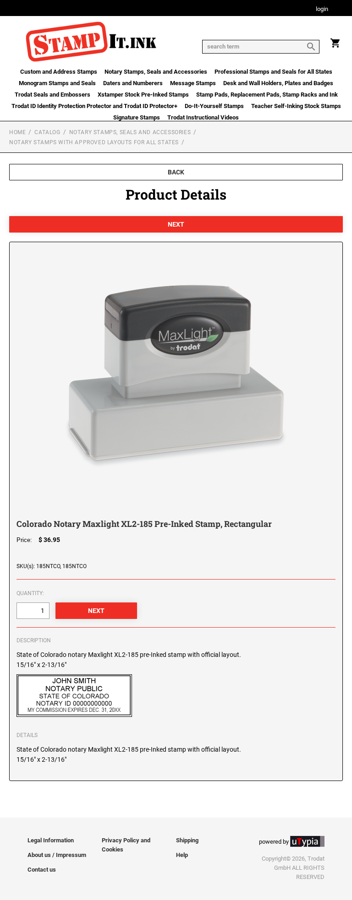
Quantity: (30, 593)
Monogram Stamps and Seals (57, 83)
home (17, 132)
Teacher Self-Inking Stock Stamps (296, 106)
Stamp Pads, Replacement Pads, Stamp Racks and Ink (267, 94)
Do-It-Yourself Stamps (214, 106)
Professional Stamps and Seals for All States (273, 71)
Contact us (42, 869)
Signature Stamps (136, 117)
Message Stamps (193, 83)
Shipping (187, 840)
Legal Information (51, 840)
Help (182, 854)
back (176, 172)
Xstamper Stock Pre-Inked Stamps (143, 94)
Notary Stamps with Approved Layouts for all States (94, 142)
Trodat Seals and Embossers (52, 94)
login (322, 9)
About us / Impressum (57, 854)
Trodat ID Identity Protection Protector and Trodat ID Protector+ (94, 106)
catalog (47, 132)
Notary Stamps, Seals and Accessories (155, 71)
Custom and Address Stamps (58, 71)
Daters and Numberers (133, 83)
